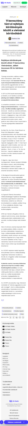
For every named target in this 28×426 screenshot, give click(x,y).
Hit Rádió (7, 332)
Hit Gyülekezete (14, 410)
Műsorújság (6, 364)
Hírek (22, 314)
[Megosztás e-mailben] (20, 317)
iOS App (5, 367)
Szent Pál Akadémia (14, 415)
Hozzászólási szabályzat (10, 389)
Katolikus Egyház (19, 311)
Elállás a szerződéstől (6, 374)
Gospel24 (5, 362)
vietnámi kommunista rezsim (9, 314)
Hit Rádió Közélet (10, 329)
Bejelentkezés (17, 2)
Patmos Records (14, 418)
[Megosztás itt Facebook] (13, 317)
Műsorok (13, 7)
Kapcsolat (5, 371)
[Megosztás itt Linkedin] (16, 317)
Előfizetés (24, 2)
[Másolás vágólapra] (23, 317)
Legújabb (5, 7)
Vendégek (23, 7)
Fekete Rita (8, 337)
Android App (6, 369)
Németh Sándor (14, 413)
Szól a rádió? (6, 384)
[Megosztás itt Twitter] (10, 317)
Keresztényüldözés (10, 42)
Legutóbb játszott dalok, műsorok (12, 387)
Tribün (7, 343)
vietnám (20, 42)
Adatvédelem (6, 395)
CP (2, 300)
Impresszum (6, 392)
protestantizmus (13, 45)
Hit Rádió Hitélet (9, 326)
